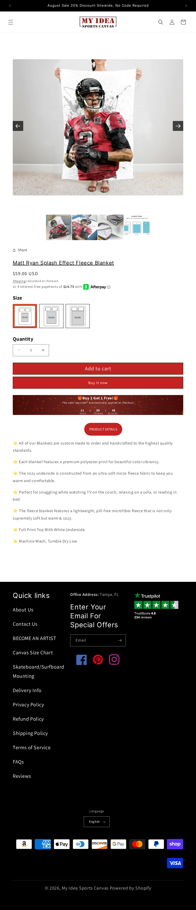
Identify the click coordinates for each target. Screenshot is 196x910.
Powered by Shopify (130, 888)
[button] (10, 22)
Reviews (22, 776)
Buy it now (98, 382)
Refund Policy (28, 719)
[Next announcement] (186, 5)
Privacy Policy (28, 704)
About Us (23, 609)
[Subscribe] (120, 640)
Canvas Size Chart (33, 652)
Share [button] (22, 250)
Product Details (103, 429)
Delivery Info (27, 690)
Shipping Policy (30, 733)
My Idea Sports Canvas (85, 888)
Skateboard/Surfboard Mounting (38, 671)
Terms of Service (32, 747)
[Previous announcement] (10, 5)
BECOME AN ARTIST (34, 638)
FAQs (18, 761)
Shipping (19, 281)
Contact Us (25, 624)
